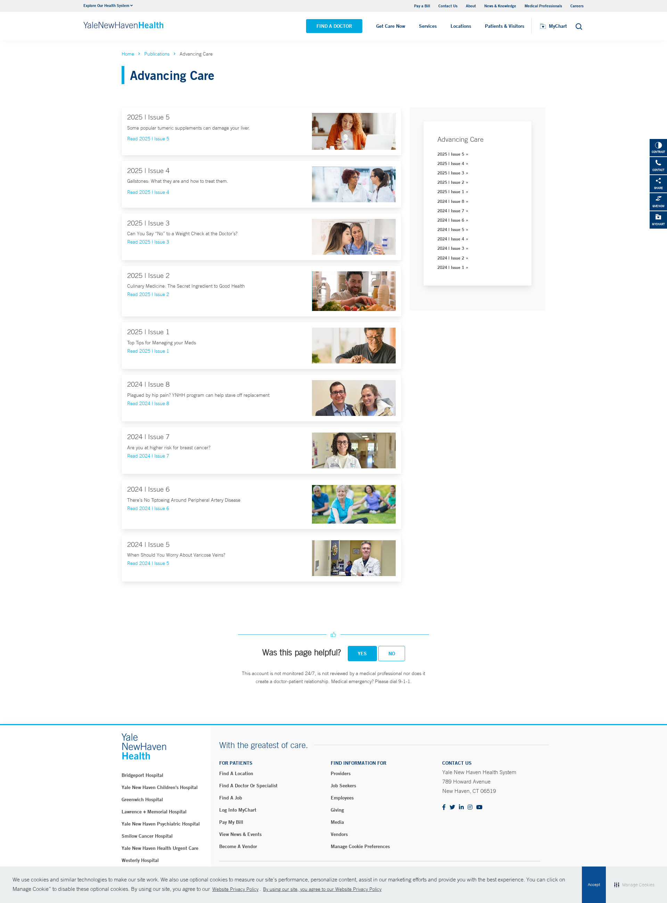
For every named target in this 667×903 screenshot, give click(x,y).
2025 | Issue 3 (450, 172)
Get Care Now (390, 26)
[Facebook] (444, 808)
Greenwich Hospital (142, 799)
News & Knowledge (500, 5)
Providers (341, 773)
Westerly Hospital (140, 860)
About (471, 5)
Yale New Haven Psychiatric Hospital (161, 824)
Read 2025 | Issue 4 (148, 192)
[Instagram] (470, 808)
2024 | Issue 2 (450, 258)
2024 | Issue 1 (450, 267)
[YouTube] (479, 808)
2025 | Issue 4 (450, 163)
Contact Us (448, 5)
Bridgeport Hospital (142, 775)
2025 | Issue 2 (450, 182)
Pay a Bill (422, 5)
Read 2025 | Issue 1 (148, 351)
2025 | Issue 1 (450, 191)
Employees (342, 798)
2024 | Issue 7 (450, 210)
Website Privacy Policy (235, 889)
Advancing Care (460, 139)
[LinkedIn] (461, 808)
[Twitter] (452, 808)
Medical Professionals (543, 5)
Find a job (230, 798)
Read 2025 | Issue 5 (148, 139)
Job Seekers (343, 785)
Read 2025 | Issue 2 (148, 294)
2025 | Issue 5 (450, 154)
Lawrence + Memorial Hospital (154, 811)
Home (128, 53)
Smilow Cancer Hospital (147, 836)
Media (337, 822)
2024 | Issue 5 (450, 229)
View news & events (240, 834)
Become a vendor (238, 846)
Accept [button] (594, 884)
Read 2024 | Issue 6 (148, 508)
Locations (461, 26)
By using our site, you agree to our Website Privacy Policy (322, 889)
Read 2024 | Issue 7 (148, 456)
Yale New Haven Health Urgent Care (160, 848)
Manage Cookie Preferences (360, 846)
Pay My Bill (231, 822)
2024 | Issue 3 (450, 248)
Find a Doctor (334, 26)
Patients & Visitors (504, 26)
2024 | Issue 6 (450, 220)
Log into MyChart (237, 810)
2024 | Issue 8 (450, 201)
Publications (157, 53)
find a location (236, 773)
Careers (577, 5)
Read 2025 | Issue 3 (148, 242)
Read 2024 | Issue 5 (148, 563)
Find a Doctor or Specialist (248, 785)
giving (337, 810)
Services (428, 26)
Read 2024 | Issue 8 (148, 403)
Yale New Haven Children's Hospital (160, 787)
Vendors (339, 834)
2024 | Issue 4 (450, 238)
